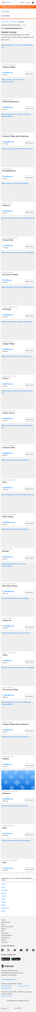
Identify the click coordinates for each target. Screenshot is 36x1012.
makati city (6, 620)
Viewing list (30, 74)
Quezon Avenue (8, 413)
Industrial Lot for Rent (8, 22)
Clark (4, 862)
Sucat (4, 482)
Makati (3, 887)
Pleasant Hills (7, 240)
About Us (3, 940)
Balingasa (6, 793)
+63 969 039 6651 (6, 988)
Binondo (5, 551)
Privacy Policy (5, 933)
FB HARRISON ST (9, 171)
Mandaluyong (5, 908)
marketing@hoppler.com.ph (9, 979)
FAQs (2, 931)
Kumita (3, 920)
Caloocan (3, 884)
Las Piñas (4, 896)
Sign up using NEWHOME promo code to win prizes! (16, 7)
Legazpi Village (8, 344)
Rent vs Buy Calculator (7, 926)
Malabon (3, 902)
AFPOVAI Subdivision (10, 102)
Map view (5, 1008)
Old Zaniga (6, 309)
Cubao (4, 655)
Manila (3, 899)
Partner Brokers (5, 922)
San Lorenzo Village (10, 690)
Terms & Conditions (6, 935)
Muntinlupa (4, 890)
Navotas (3, 911)
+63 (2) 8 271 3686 (23, 986)
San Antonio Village (10, 274)
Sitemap (3, 928)
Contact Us (4, 942)
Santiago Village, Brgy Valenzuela (15, 136)
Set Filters (5, 16)
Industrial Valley (8, 447)
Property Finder (5, 937)
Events (3, 924)
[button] (3, 53)
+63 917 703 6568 (6, 986)
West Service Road (9, 586)
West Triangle (7, 517)
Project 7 (5, 378)
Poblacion (6, 205)
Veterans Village (8, 67)
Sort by (11, 28)
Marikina (3, 893)
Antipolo (5, 759)
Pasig (4, 828)
